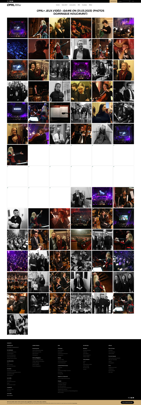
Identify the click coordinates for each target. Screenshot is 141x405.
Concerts (58, 4)
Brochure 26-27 (112, 370)
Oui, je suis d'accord (127, 402)
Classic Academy (35, 364)
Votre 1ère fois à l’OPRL (87, 364)
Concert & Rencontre (11, 355)
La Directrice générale (62, 382)
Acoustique (60, 372)
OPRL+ (8, 362)
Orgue (8, 383)
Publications (111, 369)
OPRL (11, 5)
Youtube (12, 1)
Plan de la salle (86, 367)
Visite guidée (60, 373)
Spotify (10, 1)
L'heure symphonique (11, 356)
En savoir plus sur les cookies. (66, 403)
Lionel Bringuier (10, 353)
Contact (84, 369)
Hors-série (9, 390)
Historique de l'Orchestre (63, 353)
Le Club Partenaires (62, 362)
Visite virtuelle (86, 366)
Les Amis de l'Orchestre (62, 361)
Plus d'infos (74, 403)
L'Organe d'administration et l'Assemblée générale (68, 390)
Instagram (9, 1)
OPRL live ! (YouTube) (113, 359)
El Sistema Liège (35, 362)
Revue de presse (112, 351)
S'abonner (85, 351)
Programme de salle (112, 367)
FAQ (84, 362)
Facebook (7, 1)
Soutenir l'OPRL (61, 359)
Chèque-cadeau (86, 356)
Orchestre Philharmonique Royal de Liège (18, 5)
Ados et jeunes (35, 353)
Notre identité (60, 350)
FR (132, 1)
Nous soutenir (113, 1)
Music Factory (10, 364)
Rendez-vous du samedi (12, 358)
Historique (60, 367)
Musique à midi (10, 389)
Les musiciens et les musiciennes (64, 387)
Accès (84, 361)
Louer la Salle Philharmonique (64, 378)
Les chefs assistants (62, 386)
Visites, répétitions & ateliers (38, 361)
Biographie (60, 351)
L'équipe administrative (62, 389)
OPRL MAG (111, 372)
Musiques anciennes (11, 381)
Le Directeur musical (62, 384)
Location (120, 1)
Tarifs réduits (85, 353)
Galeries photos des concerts (114, 358)
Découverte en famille (36, 351)
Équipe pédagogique (36, 366)
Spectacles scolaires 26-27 (37, 359)
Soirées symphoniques (11, 351)
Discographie (60, 355)
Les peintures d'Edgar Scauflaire (64, 370)
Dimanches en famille (11, 370)
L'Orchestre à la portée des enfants (14, 372)
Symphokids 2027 (10, 373)
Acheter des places (87, 350)
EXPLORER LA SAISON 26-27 (13, 347)
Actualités (111, 350)
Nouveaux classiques (11, 366)
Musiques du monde (11, 384)
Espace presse (111, 353)
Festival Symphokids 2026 (37, 350)
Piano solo (9, 379)
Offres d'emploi (61, 392)
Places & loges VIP (86, 355)
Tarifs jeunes (35, 355)
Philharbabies (10, 375)
